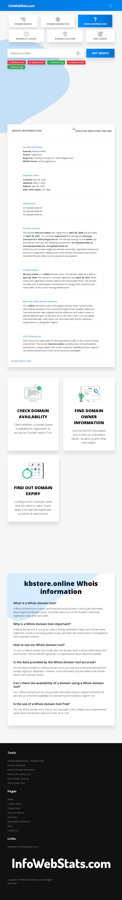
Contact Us (12, 830)
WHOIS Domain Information (21, 769)
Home (10, 799)
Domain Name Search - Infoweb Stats (25, 760)
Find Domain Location (18, 778)
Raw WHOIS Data (22, 361)
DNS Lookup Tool (16, 783)
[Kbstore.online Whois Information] (21, 5)
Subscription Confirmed (18, 821)
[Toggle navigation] (110, 6)
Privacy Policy (14, 808)
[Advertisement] (61, 97)
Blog (9, 826)
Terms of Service (15, 812)
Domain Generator (16, 765)
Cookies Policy (14, 803)
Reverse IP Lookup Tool (19, 774)
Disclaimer (12, 817)
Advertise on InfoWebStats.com (22, 846)
